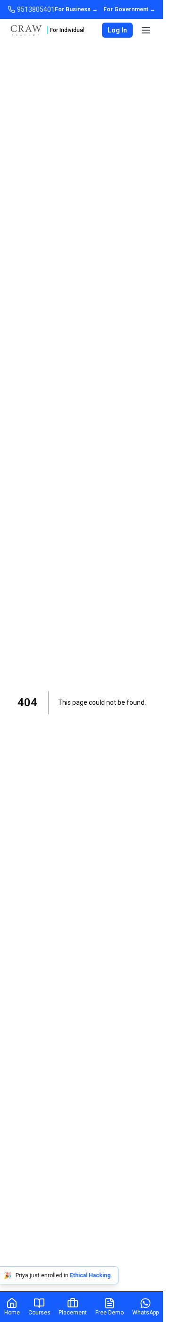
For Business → (76, 9)
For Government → (129, 9)
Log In (117, 30)
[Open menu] (145, 30)
